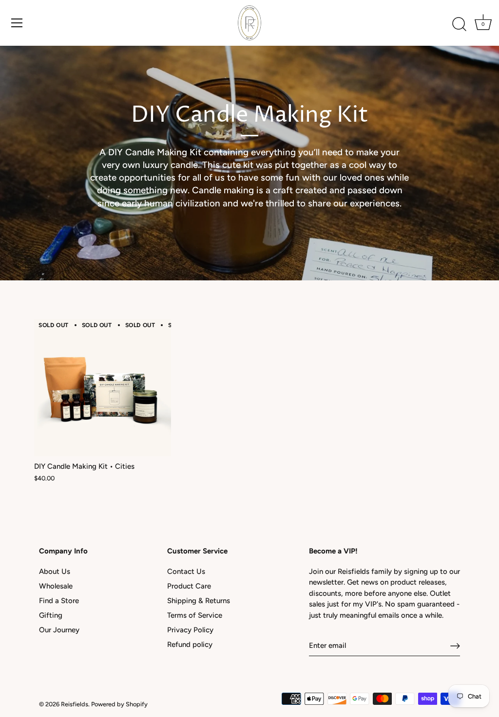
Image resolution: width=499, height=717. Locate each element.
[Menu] (17, 23)
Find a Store (59, 600)
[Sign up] (455, 646)
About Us (54, 571)
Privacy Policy (190, 629)
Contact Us (186, 571)
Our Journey (59, 629)
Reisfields (74, 704)
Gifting (50, 615)
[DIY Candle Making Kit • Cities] (102, 387)
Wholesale (56, 586)
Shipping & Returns (198, 600)
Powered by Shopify (119, 704)
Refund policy (189, 644)
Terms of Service (194, 615)
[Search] (459, 24)
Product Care (189, 586)
